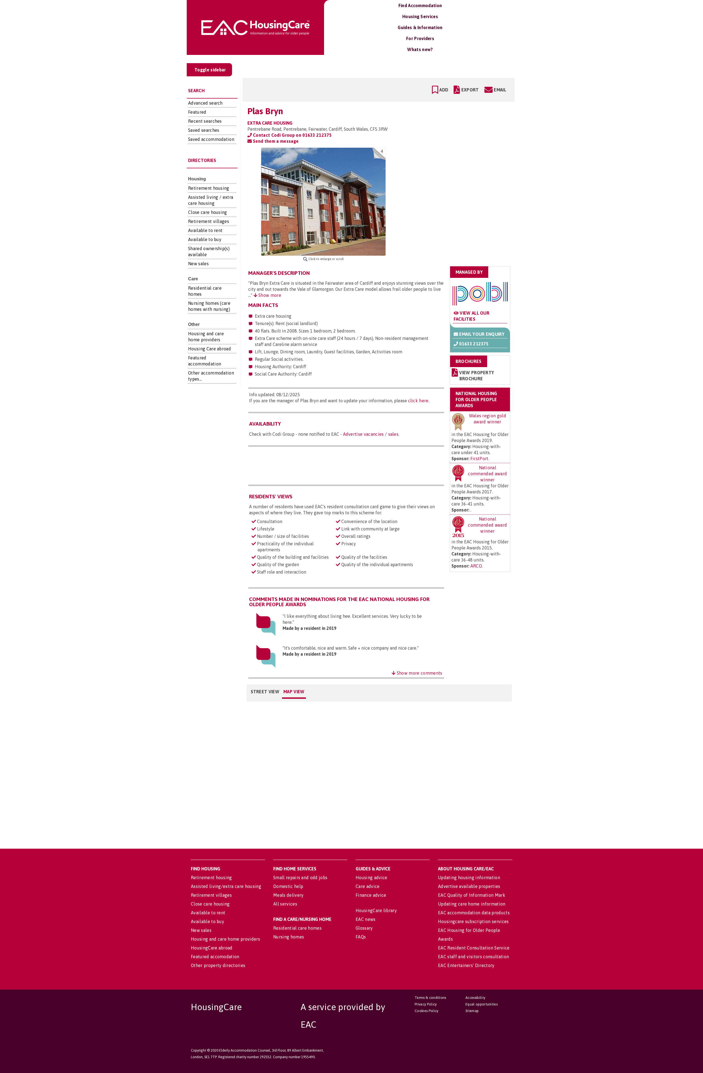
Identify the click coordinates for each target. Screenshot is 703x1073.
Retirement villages (208, 221)
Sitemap (472, 1011)
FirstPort (479, 458)
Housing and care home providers (225, 939)
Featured (197, 112)
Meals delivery (288, 895)
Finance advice (371, 895)
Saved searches (203, 130)
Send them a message (275, 141)
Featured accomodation (215, 956)
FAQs (361, 936)
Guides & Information (420, 27)
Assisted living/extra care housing (226, 886)
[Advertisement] (467, 182)
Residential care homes (297, 928)
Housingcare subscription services (473, 921)
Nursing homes (288, 936)
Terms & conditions (430, 998)
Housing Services (420, 16)
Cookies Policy (426, 1011)
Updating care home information (472, 903)
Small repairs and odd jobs (300, 877)
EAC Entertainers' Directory (466, 965)
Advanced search (205, 102)
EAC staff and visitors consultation (473, 956)
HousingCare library (376, 910)
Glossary (364, 928)
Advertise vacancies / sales (371, 434)
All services (285, 903)
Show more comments (419, 672)
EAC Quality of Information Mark (471, 895)
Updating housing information (469, 877)
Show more (269, 295)
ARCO (476, 565)
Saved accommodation (211, 139)
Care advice (368, 886)
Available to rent (205, 230)
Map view (294, 691)
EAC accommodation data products (474, 912)
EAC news (366, 919)
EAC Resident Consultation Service (474, 947)
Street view (265, 691)
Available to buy (204, 239)
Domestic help (288, 886)
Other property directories (218, 965)
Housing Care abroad (209, 348)
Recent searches (205, 121)
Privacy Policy (426, 1004)
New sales (198, 263)
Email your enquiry (481, 334)
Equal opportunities (481, 1004)
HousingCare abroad (212, 947)
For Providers (420, 38)
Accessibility (475, 998)
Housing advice (371, 877)
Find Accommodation (420, 5)
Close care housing (207, 212)
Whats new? (420, 49)
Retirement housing (208, 188)
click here (418, 400)
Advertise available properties (469, 886)
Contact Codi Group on (292, 135)
